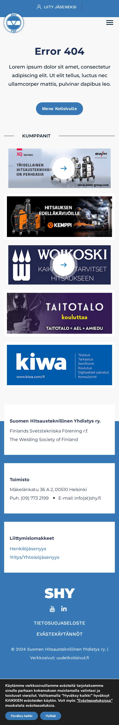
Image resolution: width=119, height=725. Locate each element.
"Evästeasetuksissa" (95, 700)
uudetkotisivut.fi (72, 657)
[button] (110, 23)
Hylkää (51, 716)
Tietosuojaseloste (59, 623)
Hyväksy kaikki (21, 716)
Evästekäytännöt (60, 634)
